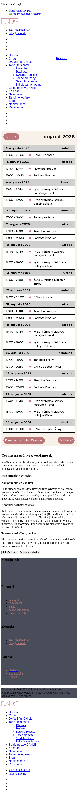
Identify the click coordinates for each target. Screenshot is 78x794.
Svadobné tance (26, 81)
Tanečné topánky (20, 97)
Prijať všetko (9, 552)
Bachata (21, 71)
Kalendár (14, 91)
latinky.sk (14, 600)
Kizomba (21, 68)
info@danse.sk (17, 33)
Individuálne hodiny (28, 84)
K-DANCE (15, 603)
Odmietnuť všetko (29, 552)
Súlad (12, 606)
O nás (12, 58)
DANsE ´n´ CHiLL (20, 61)
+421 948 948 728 (19, 30)
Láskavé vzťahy (18, 613)
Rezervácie (16, 107)
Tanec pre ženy (26, 78)
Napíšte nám (17, 104)
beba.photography (19, 609)
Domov (13, 55)
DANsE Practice (26, 74)
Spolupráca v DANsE (22, 87)
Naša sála (15, 94)
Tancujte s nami (19, 65)
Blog (12, 100)
